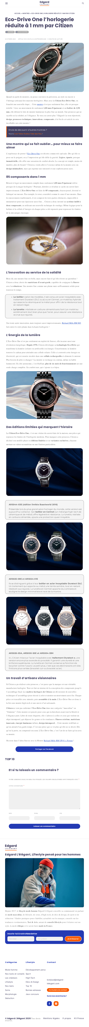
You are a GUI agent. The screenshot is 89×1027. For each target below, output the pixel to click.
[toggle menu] (6, 3)
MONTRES (26, 13)
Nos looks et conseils (14, 974)
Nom (10, 813)
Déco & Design (32, 982)
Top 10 (29, 986)
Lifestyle (9, 982)
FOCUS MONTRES (23, 32)
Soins (7, 990)
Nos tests (9, 986)
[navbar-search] (83, 3)
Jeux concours (32, 994)
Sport (28, 974)
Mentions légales (51, 1018)
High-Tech (30, 978)
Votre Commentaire (16, 786)
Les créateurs (11, 978)
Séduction (9, 998)
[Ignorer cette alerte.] (81, 127)
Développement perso (36, 969)
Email (36, 813)
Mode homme (11, 969)
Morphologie (10, 994)
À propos (66, 1018)
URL (60, 813)
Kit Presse (79, 1018)
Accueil (17, 13)
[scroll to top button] (83, 1021)
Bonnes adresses (33, 990)
